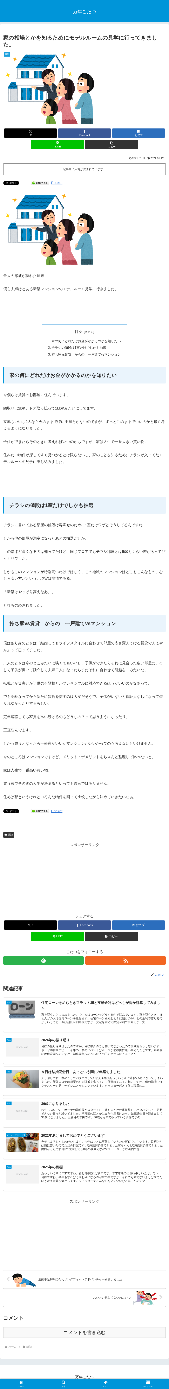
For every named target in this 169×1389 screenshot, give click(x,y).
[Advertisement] (84, 308)
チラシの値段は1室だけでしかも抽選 (79, 347)
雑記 (10, 834)
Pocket (56, 183)
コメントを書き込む (84, 1332)
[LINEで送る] (40, 183)
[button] (111, 144)
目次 (78, 332)
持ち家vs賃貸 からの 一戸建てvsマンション (86, 354)
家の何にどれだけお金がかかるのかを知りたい (86, 341)
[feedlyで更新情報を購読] (43, 960)
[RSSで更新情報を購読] (125, 960)
